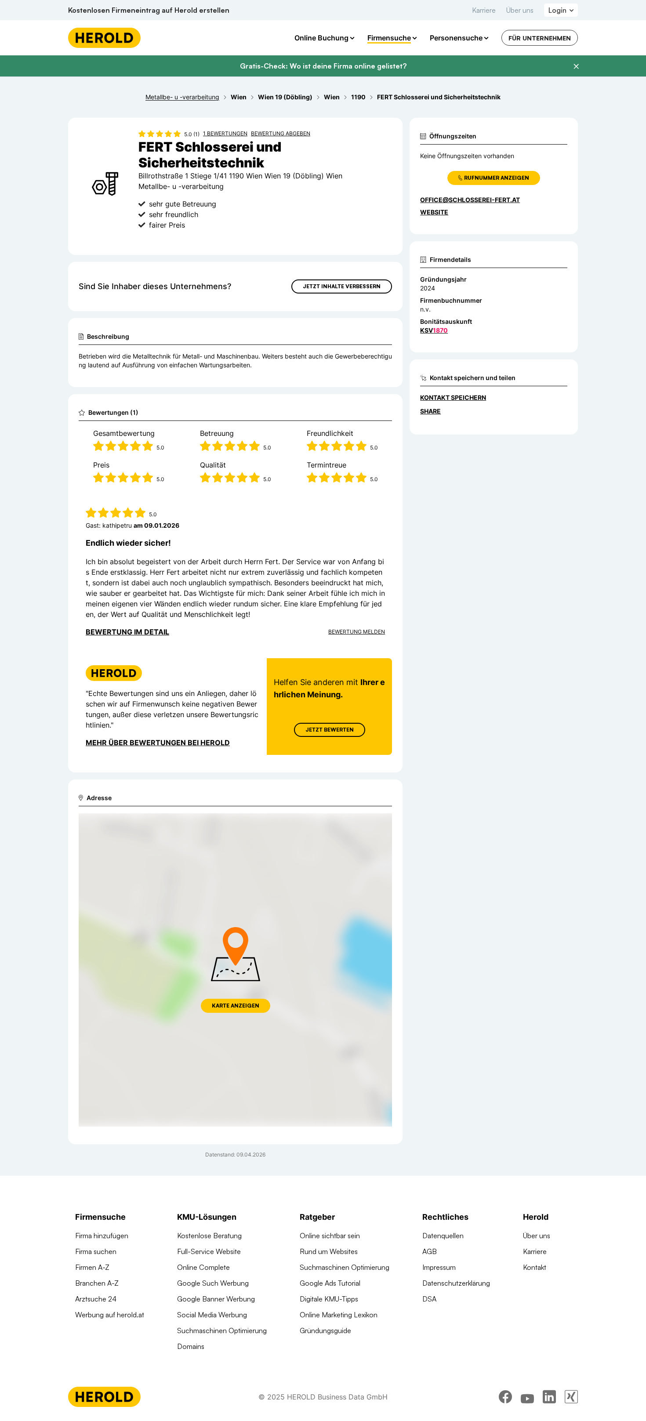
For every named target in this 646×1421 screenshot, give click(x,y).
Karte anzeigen (235, 1005)
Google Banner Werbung (216, 1298)
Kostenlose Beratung (209, 1235)
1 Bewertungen (225, 133)
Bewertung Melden (356, 631)
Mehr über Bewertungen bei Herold (158, 742)
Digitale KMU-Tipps (329, 1298)
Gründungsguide (325, 1330)
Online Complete (203, 1267)
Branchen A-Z (97, 1283)
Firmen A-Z (92, 1267)
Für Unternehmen (539, 38)
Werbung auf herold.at (109, 1314)
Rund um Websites (329, 1251)
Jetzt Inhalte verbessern (342, 286)
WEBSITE (434, 212)
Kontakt (534, 1267)
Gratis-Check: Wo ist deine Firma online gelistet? (323, 66)
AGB (429, 1251)
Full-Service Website (209, 1251)
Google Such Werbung (213, 1283)
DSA (429, 1298)
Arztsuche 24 (95, 1298)
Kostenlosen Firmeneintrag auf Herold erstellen (148, 10)
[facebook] (505, 1397)
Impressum (439, 1267)
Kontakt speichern (453, 397)
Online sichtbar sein (330, 1235)
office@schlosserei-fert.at (470, 199)
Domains (190, 1346)
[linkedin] (549, 1397)
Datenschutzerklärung (456, 1283)
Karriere (484, 10)
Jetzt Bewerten (329, 729)
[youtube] (527, 1397)
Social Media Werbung (212, 1314)
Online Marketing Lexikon (338, 1314)
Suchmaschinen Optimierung (222, 1330)
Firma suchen (95, 1251)
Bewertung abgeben (280, 133)
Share (430, 411)
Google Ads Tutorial (330, 1283)
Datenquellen (443, 1235)
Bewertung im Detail (127, 631)
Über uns (519, 10)
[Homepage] (104, 38)
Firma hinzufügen (101, 1235)
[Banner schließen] (576, 66)
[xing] (571, 1397)
